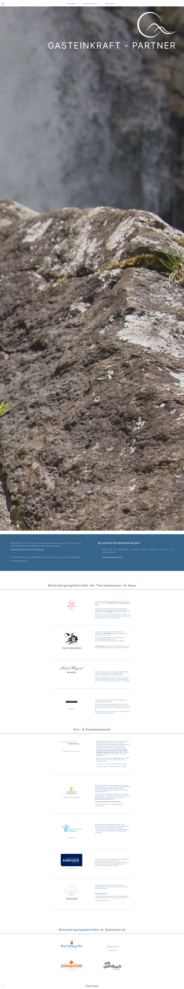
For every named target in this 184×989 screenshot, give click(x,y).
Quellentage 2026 (89, 3)
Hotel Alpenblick (71, 648)
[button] (3, 986)
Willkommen (71, 3)
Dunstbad (71, 898)
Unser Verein (109, 3)
